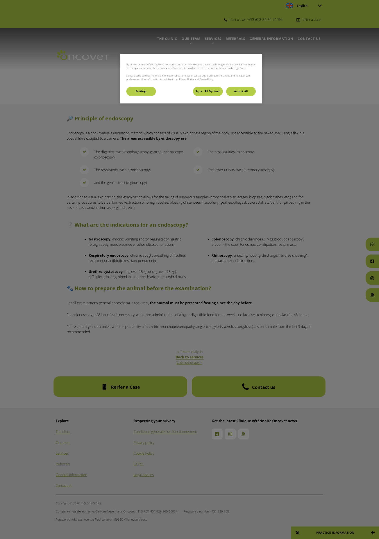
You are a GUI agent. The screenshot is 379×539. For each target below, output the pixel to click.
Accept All (241, 91)
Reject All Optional (207, 91)
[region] (191, 78)
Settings (141, 91)
